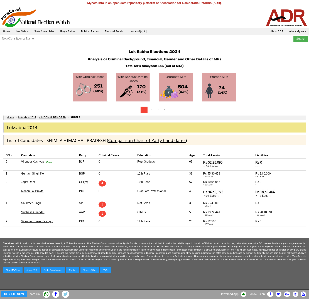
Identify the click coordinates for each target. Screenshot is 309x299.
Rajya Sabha (67, 31)
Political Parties (90, 31)
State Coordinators (53, 270)
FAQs (105, 270)
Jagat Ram (28, 181)
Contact (73, 270)
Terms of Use (89, 270)
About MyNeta (297, 31)
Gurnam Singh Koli (33, 173)
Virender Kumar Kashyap (37, 221)
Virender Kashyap (32, 161)
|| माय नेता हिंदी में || (138, 31)
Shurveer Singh (31, 203)
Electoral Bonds (114, 31)
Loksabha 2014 (27, 117)
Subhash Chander (32, 212)
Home (6, 31)
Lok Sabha (22, 31)
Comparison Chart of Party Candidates (147, 140)
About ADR (276, 31)
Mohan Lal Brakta (32, 191)
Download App (229, 294)
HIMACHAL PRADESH (52, 117)
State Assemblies (44, 31)
